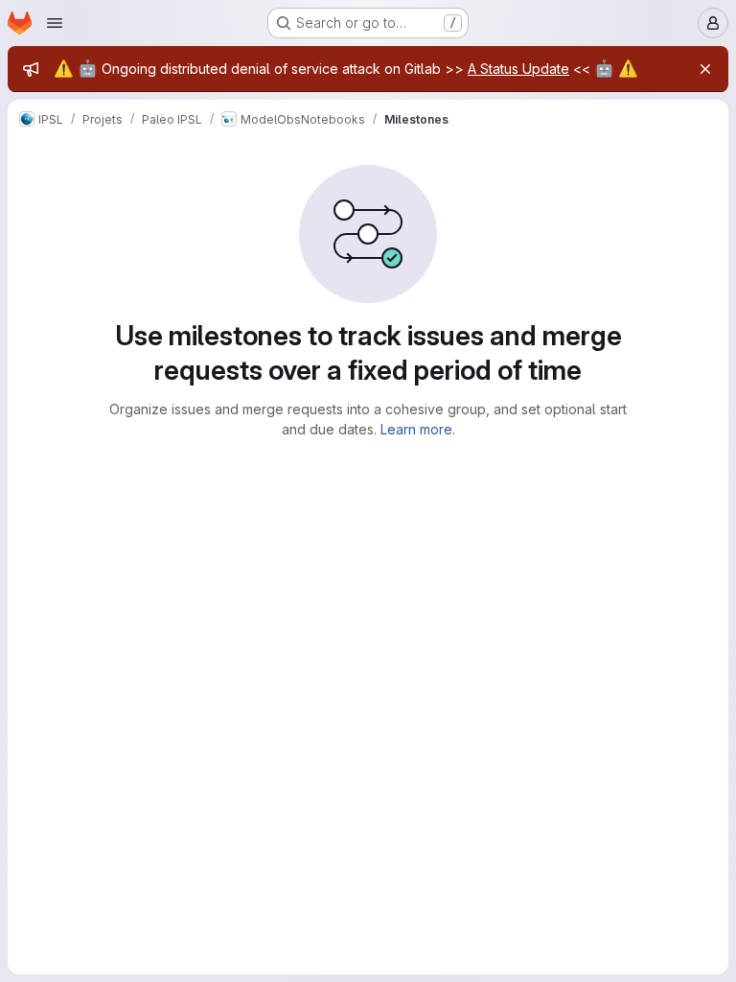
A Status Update (518, 68)
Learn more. (417, 429)
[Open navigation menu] (54, 23)
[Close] (705, 69)
